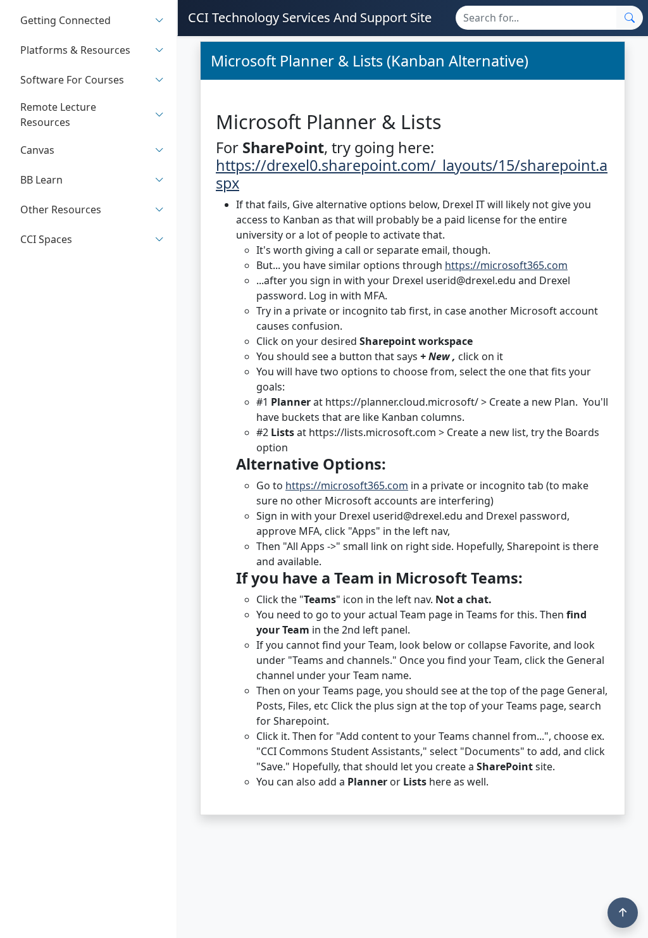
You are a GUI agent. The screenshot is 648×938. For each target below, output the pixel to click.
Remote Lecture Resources (58, 114)
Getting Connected (65, 20)
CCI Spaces (46, 239)
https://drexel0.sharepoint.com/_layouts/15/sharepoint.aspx (412, 174)
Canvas (37, 150)
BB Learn (41, 180)
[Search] (629, 18)
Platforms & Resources (75, 50)
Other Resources (60, 209)
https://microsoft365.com (506, 265)
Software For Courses (72, 80)
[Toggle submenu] (159, 20)
